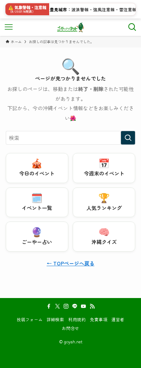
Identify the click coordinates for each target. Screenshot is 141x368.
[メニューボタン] (8, 27)
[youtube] (83, 306)
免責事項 (98, 319)
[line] (75, 306)
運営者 (117, 319)
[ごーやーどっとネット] (70, 27)
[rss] (92, 306)
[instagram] (66, 306)
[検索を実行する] (128, 138)
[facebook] (49, 306)
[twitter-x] (57, 306)
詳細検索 (55, 319)
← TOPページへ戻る (70, 263)
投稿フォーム (30, 319)
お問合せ (70, 328)
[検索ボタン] (132, 27)
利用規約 (77, 319)
